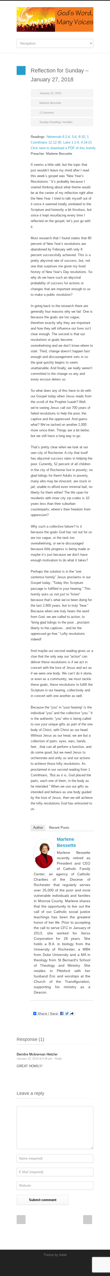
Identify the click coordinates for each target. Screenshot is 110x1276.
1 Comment (46, 112)
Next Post (87, 1219)
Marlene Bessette (50, 102)
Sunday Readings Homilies (56, 122)
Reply (58, 1058)
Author (38, 828)
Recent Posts (59, 828)
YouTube (54, 1266)
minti (63, 1255)
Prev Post (21, 1219)
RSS (64, 1266)
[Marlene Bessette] (44, 853)
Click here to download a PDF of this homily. (63, 148)
